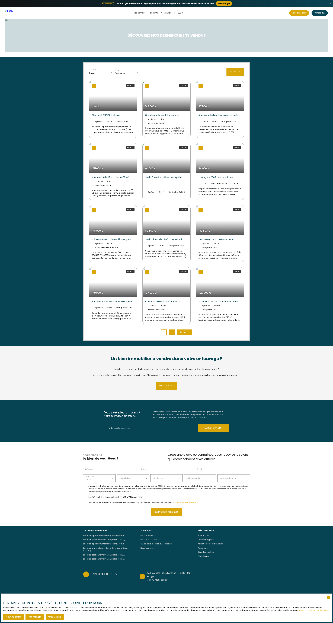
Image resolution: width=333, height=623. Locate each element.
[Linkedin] (248, 576)
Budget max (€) (193, 478)
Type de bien (125, 478)
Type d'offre (89, 476)
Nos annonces (168, 13)
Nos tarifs (153, 13)
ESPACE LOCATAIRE (149, 539)
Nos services (139, 13)
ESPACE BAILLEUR (147, 535)
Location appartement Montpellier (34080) (103, 544)
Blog (180, 13)
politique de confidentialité (185, 502)
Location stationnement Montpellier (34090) (104, 555)
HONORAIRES (203, 535)
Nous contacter (147, 548)
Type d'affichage (94, 70)
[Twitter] (243, 576)
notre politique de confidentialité (314, 610)
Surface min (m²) (228, 478)
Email (199, 469)
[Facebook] (233, 576)
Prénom (89, 469)
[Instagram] (238, 576)
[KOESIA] (15, 13)
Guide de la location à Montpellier (156, 544)
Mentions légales (206, 539)
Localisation (158, 478)
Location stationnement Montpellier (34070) (104, 559)
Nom (143, 469)
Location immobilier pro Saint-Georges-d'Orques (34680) (106, 549)
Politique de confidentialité (210, 544)
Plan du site (203, 548)
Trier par (117, 70)
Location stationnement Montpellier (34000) (104, 539)
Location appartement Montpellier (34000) (103, 535)
